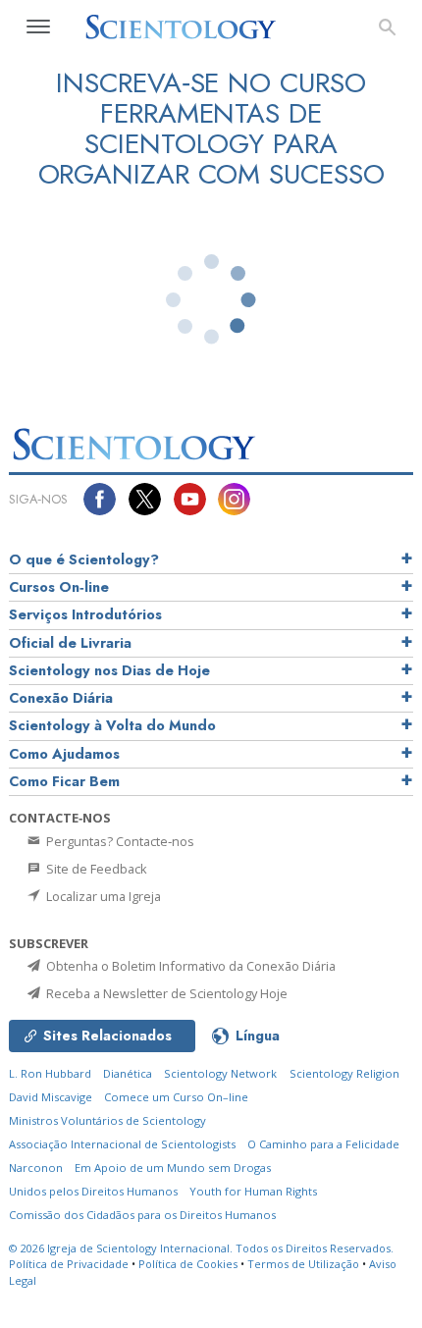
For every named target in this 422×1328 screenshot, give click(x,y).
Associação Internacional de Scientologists (122, 1144)
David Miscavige (50, 1096)
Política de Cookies (187, 1263)
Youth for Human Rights (253, 1191)
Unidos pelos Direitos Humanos (93, 1191)
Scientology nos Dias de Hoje (109, 670)
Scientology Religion (344, 1073)
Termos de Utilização (303, 1263)
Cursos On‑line (59, 587)
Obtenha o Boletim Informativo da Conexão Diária (189, 966)
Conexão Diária (61, 698)
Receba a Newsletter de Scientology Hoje (165, 993)
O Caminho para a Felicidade (323, 1144)
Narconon (36, 1167)
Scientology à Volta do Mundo (112, 725)
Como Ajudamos (64, 754)
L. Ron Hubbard (50, 1073)
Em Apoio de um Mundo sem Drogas (173, 1167)
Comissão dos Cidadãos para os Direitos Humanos (142, 1214)
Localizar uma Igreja (102, 896)
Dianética (127, 1073)
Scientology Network (220, 1073)
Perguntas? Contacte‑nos (118, 841)
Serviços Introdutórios (85, 614)
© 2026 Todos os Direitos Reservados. (201, 1248)
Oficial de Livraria (70, 643)
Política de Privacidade (69, 1263)
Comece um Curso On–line (176, 1096)
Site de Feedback (95, 868)
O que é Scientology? (84, 559)
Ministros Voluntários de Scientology (107, 1120)
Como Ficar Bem (64, 781)
